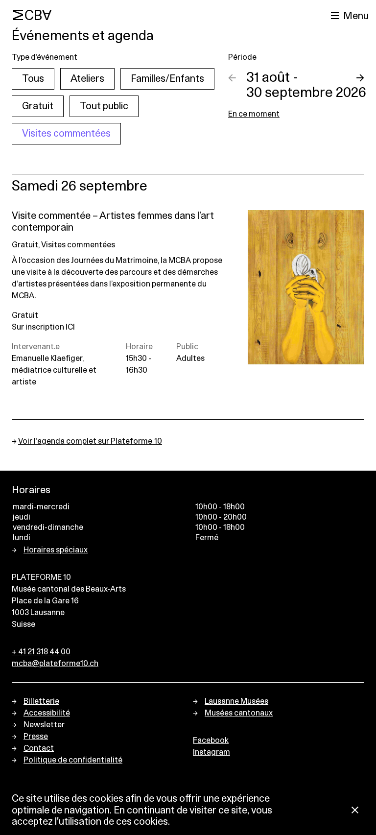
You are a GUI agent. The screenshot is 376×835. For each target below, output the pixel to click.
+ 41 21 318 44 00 (41, 652)
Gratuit (37, 106)
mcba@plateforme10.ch (55, 664)
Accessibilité (47, 713)
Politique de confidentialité (73, 760)
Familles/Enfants (167, 79)
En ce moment (254, 114)
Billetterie (41, 701)
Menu (356, 16)
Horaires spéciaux (56, 550)
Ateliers (87, 79)
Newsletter (44, 725)
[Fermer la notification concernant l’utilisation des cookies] (355, 811)
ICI (70, 327)
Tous (33, 79)
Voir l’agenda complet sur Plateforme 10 (90, 441)
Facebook (211, 740)
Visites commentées (66, 134)
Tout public (104, 106)
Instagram (211, 752)
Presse (36, 736)
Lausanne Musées (236, 701)
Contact (39, 748)
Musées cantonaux (239, 713)
